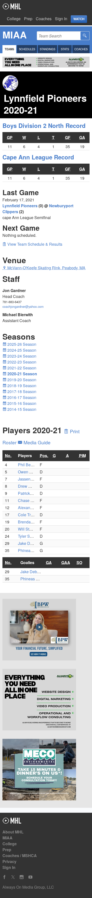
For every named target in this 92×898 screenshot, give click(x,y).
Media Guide (36, 442)
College (14, 18)
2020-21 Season (21, 374)
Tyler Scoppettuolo (34, 536)
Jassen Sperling (32, 479)
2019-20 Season (21, 379)
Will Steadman (30, 529)
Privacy (9, 861)
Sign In (61, 18)
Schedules (27, 49)
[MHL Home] (11, 822)
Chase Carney (30, 500)
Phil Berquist (29, 464)
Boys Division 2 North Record (44, 125)
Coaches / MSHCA (19, 855)
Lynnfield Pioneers (20, 205)
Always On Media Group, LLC (28, 887)
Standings (47, 49)
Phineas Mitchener (34, 550)
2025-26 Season (21, 344)
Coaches (44, 18)
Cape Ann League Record (38, 157)
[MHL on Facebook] (4, 877)
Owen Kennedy (31, 472)
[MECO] (46, 770)
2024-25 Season (21, 350)
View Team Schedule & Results (34, 244)
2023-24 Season (21, 356)
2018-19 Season (21, 385)
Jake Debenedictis (34, 543)
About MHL (13, 832)
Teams (9, 49)
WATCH (78, 19)
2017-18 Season (21, 391)
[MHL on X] (13, 877)
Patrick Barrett (30, 493)
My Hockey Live (11, 6)
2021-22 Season (21, 368)
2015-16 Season (21, 403)
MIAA (7, 838)
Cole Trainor (28, 515)
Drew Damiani (30, 486)
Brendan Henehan (34, 522)
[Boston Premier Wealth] (46, 630)
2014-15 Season (21, 409)
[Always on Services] (46, 700)
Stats (65, 49)
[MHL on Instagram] (22, 877)
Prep (28, 18)
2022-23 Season (21, 362)
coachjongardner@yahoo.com (23, 306)
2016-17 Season (21, 397)
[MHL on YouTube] (30, 877)
